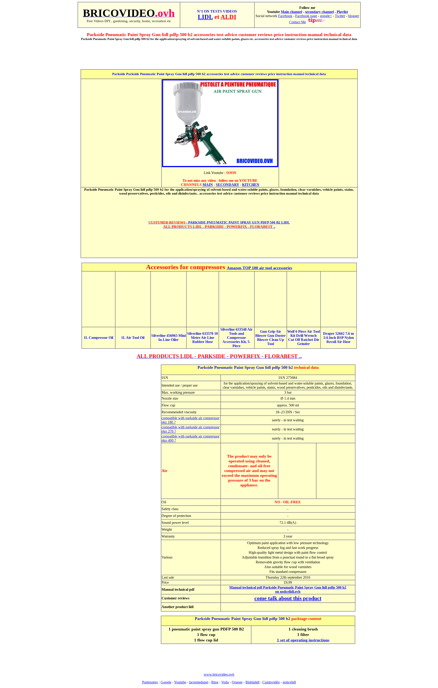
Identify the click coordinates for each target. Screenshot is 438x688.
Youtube (180, 682)
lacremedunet (198, 682)
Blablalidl (252, 682)
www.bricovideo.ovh (219, 674)
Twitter (340, 16)
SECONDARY (227, 185)
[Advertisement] (219, 55)
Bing (214, 682)
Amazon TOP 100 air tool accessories (259, 268)
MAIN (208, 185)
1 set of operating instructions (303, 640)
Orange (237, 682)
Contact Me (297, 22)
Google (166, 682)
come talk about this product (287, 598)
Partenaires (150, 682)
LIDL (205, 16)
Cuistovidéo (271, 682)
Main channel (291, 12)
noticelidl (289, 682)
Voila (225, 682)
